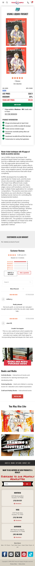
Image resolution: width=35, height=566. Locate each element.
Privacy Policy (13, 563)
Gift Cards (18, 463)
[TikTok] (30, 556)
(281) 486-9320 (17, 534)
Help (29, 463)
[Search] (7, 2)
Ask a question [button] (24, 273)
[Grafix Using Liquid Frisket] (16, 60)
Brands (13, 463)
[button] (17, 78)
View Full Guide (17, 396)
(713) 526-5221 (17, 500)
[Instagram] (11, 556)
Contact (24, 463)
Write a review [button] (11, 273)
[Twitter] (17, 556)
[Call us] (28, 2)
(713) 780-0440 (17, 517)
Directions (18, 503)
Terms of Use (22, 563)
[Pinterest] (24, 556)
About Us (7, 463)
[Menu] (3, 2)
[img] (13, 294)
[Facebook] (4, 556)
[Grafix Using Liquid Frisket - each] (16, 32)
